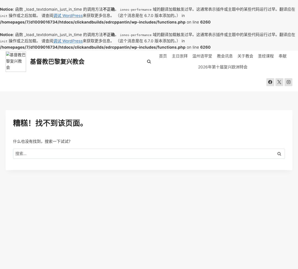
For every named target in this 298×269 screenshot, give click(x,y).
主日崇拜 (180, 56)
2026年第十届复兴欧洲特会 (222, 67)
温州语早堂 (202, 56)
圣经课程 (266, 56)
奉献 (283, 56)
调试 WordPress (68, 15)
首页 (163, 56)
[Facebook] (270, 82)
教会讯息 (225, 56)
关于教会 (245, 56)
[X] (279, 82)
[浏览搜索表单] (149, 61)
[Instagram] (288, 82)
